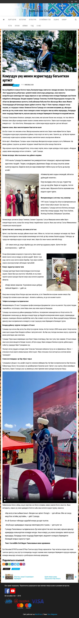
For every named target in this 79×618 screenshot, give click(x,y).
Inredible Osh (29, 85)
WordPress (38, 614)
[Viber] (24, 564)
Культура (32, 20)
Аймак (25, 26)
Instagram (68, 1)
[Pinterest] (21, 564)
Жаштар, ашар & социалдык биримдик (23, 578)
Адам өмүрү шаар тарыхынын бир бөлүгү (52, 578)
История (22, 20)
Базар (64, 20)
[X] (6, 564)
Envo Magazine (52, 614)
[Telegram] (15, 564)
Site (76, 1)
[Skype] (18, 564)
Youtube (65, 1)
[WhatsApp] (9, 564)
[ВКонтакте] (12, 564)
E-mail (72, 1)
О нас (39, 26)
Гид (32, 26)
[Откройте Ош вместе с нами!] (4, 20)
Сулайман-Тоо (45, 20)
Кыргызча (12, 20)
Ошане (56, 20)
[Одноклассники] (3, 564)
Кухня (17, 26)
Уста (10, 26)
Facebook (62, 1)
